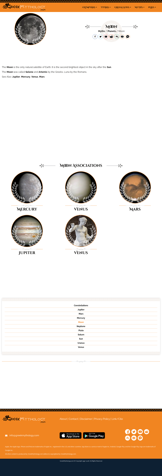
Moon (10, 67)
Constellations (81, 305)
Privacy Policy (102, 418)
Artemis (43, 72)
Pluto (81, 330)
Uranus (81, 343)
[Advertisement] (81, 55)
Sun (109, 67)
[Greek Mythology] (23, 7)
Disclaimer (86, 418)
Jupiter (16, 76)
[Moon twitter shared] (100, 36)
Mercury (25, 76)
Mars (42, 76)
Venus (34, 76)
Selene (29, 72)
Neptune (81, 326)
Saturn (81, 334)
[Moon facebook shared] (95, 36)
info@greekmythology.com (24, 435)
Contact (73, 418)
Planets (112, 31)
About (63, 418)
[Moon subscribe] (106, 36)
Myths (101, 31)
